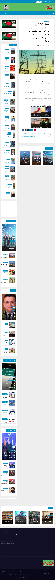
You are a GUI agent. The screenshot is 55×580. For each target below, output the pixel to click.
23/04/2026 (11, 387)
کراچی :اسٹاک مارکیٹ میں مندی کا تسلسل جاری (44, 135)
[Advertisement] (8, 208)
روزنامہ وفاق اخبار (21, 577)
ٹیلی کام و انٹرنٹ (12, 380)
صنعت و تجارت (47, 21)
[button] (5, 13)
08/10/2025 (11, 457)
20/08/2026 (7, 521)
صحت (25, 574)
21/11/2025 (11, 248)
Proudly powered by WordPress (37, 573)
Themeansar (51, 575)
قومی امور (7, 49)
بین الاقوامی (13, 450)
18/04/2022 (11, 317)
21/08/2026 (47, 521)
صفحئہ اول (24, 571)
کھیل (13, 574)
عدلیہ (14, 310)
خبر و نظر (6, 166)
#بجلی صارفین (35, 45)
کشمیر (9, 574)
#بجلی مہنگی (45, 47)
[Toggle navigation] (2, 13)
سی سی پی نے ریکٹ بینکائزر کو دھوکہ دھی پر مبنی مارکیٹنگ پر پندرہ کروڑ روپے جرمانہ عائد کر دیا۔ (30, 136)
